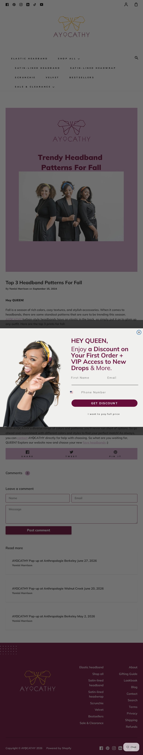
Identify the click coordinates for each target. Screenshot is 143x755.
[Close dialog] (139, 332)
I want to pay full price (104, 414)
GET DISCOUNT (104, 403)
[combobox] (73, 392)
